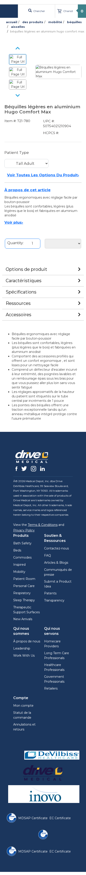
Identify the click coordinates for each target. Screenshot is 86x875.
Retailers (51, 688)
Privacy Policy (24, 530)
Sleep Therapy (24, 600)
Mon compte (23, 706)
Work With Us (24, 656)
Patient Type (16, 152)
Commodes (22, 557)
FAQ (47, 555)
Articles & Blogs (56, 563)
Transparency (54, 600)
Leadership (21, 648)
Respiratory (22, 593)
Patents (50, 593)
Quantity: (15, 243)
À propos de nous (26, 641)
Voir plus (13, 222)
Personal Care (24, 586)
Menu (9, 11)
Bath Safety (22, 543)
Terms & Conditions (43, 525)
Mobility (19, 572)
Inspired (19, 565)
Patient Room (24, 579)
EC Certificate (60, 818)
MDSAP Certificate (33, 818)
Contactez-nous (56, 548)
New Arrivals (22, 619)
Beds (17, 550)
